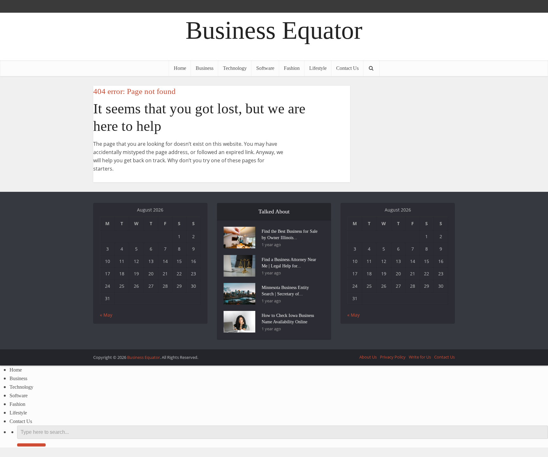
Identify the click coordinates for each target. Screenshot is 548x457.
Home (180, 68)
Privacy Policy (393, 357)
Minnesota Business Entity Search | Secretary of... (285, 290)
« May (106, 315)
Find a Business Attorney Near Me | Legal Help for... (289, 262)
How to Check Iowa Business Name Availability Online (288, 318)
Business (204, 68)
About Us (368, 357)
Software (265, 68)
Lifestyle (318, 68)
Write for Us (420, 357)
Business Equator (274, 30)
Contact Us (347, 68)
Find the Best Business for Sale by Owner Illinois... (289, 234)
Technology (235, 68)
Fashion (292, 68)
